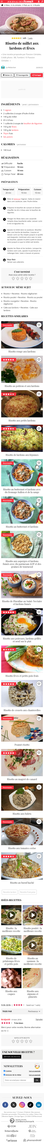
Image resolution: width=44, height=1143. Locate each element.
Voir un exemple (34, 1071)
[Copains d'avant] (11, 1135)
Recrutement (36, 1112)
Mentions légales (7, 1116)
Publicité (27, 1112)
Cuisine (8, 1071)
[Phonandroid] (32, 1140)
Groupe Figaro (19, 1116)
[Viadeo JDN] (32, 1135)
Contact (20, 1112)
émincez (17, 199)
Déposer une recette (12, 1057)
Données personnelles (9, 1114)
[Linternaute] (11, 1131)
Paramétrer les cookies (26, 1114)
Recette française (27, 892)
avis (30, 38)
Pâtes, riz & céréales (13, 5)
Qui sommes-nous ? (10, 1112)
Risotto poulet (10, 297)
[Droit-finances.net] (32, 1131)
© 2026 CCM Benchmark (34, 1116)
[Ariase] (11, 1140)
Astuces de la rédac (13, 1075)
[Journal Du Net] (32, 1126)
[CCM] (11, 1126)
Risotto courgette (11, 301)
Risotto (37, 5)
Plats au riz (28, 5)
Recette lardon (9, 892)
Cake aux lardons (11, 307)
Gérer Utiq (38, 1114)
